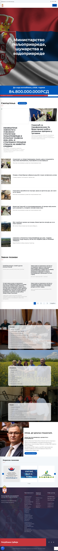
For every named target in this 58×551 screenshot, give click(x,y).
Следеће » (53, 303)
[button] (3, 474)
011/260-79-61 (50, 505)
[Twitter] (52, 1)
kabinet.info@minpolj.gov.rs (7, 502)
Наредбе (38, 503)
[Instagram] (54, 1)
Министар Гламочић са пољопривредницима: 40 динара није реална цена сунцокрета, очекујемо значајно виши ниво (34, 207)
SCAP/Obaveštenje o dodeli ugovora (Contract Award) (12, 266)
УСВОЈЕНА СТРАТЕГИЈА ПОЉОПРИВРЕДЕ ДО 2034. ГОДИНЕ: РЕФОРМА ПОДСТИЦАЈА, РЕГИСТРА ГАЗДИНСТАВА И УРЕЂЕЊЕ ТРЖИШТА (33, 239)
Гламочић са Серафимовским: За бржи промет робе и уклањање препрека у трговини (41, 129)
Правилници (39, 497)
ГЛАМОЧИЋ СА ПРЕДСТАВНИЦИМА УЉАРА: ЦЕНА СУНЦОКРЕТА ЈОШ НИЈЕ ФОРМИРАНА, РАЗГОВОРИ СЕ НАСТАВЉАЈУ (33, 160)
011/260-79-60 (51, 503)
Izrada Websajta (40, 548)
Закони (37, 501)
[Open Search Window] (55, 1)
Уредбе (38, 499)
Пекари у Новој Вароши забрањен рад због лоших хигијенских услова (35, 175)
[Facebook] (51, 1)
